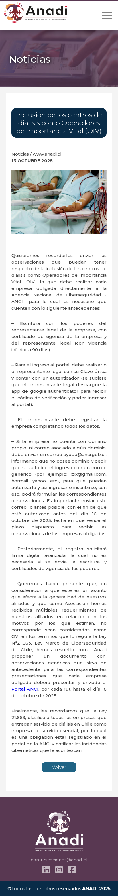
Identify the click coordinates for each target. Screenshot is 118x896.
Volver (59, 767)
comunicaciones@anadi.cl (59, 859)
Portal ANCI (24, 689)
